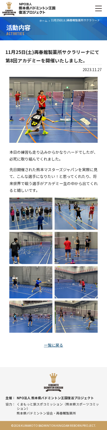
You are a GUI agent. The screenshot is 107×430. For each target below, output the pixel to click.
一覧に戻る (53, 345)
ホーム (43, 21)
